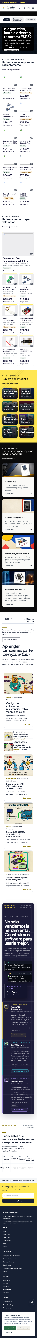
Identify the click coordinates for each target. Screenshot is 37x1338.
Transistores (31, 20)
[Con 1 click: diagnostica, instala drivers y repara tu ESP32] (18, 39)
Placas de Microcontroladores (12, 1268)
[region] (18, 39)
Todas (7, 20)
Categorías (6, 1237)
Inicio (5, 1231)
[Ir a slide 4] (20, 48)
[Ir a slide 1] (10, 48)
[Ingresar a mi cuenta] (24, 8)
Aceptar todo (10, 1328)
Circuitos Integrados (9, 1259)
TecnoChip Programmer (10, 1305)
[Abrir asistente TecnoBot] (32, 1302)
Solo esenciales (23, 1328)
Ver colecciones (7, 459)
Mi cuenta (6, 1286)
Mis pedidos (7, 1289)
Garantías (6, 1293)
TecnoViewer (7, 1308)
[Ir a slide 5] (23, 48)
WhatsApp (6, 1280)
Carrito (5, 1247)
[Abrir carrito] (28, 8)
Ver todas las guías (11, 639)
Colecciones (7, 1240)
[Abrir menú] (33, 8)
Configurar (9, 1332)
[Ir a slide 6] (26, 48)
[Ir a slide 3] (17, 48)
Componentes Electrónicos (17, 19)
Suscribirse (18, 1201)
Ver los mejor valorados (10, 227)
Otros (5, 1271)
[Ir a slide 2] (14, 48)
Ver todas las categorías (10, 383)
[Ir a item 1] (31, 2)
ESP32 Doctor (7, 1302)
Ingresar (5, 1283)
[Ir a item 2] (34, 2)
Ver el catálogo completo (11, 70)
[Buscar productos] (19, 8)
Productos (6, 1234)
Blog (4, 1243)
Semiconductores (9, 1262)
